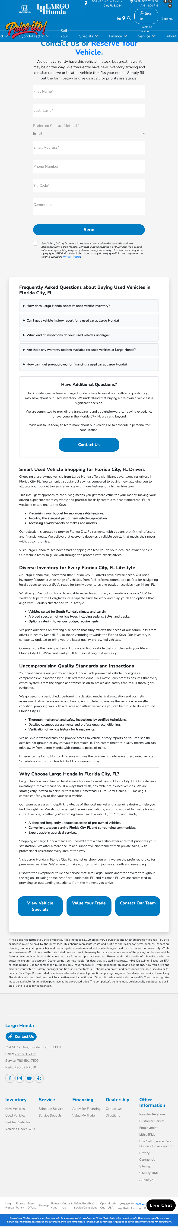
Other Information (152, 1102)
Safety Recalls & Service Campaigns (85, 1205)
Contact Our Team (138, 903)
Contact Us (89, 444)
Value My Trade (83, 1115)
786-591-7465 (25, 1054)
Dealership (117, 1100)
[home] (119, 18)
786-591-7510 (25, 1067)
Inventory (16, 1100)
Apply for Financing (86, 1109)
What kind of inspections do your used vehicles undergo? (68, 335)
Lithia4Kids (147, 1134)
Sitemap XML (149, 1173)
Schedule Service (51, 1109)
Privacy (144, 1153)
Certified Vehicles (17, 1122)
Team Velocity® (144, 1204)
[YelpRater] (39, 1078)
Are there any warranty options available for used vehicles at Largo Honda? (81, 350)
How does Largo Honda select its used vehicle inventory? (68, 306)
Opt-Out (103, 1205)
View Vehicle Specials (40, 906)
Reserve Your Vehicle (106, 47)
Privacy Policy (71, 257)
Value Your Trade (89, 903)
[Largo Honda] (45, 7)
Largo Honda (9, 1205)
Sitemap (145, 1166)
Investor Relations (152, 1114)
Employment (148, 1128)
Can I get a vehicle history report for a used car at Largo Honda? (73, 320)
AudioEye (146, 1180)
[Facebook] (10, 1078)
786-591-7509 (27, 1060)
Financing (82, 1100)
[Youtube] (29, 1078)
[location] (124, 18)
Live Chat (161, 1205)
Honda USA (112, 1205)
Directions (113, 1115)
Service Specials (50, 1115)
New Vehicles (15, 1109)
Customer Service (152, 1121)
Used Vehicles (15, 1115)
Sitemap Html (55, 1205)
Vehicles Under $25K (20, 1129)
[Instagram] (19, 1078)
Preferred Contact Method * (56, 125)
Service (47, 1100)
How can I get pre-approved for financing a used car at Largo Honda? (77, 364)
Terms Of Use (32, 1205)
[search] (129, 18)
